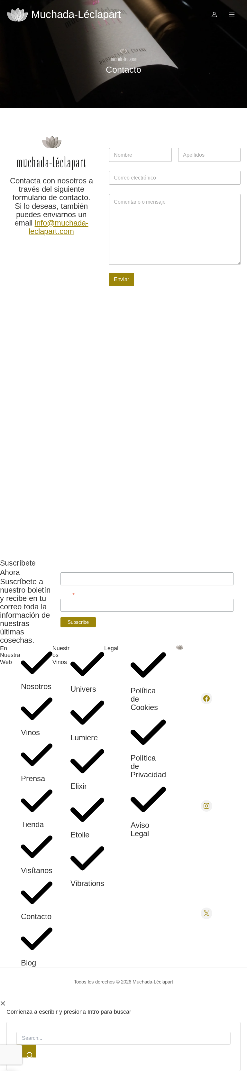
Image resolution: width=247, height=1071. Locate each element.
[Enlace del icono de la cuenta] (214, 14)
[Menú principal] (232, 14)
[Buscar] (26, 1051)
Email (67, 595)
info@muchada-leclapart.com (58, 227)
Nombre (67, 568)
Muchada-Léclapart (76, 14)
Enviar (121, 279)
